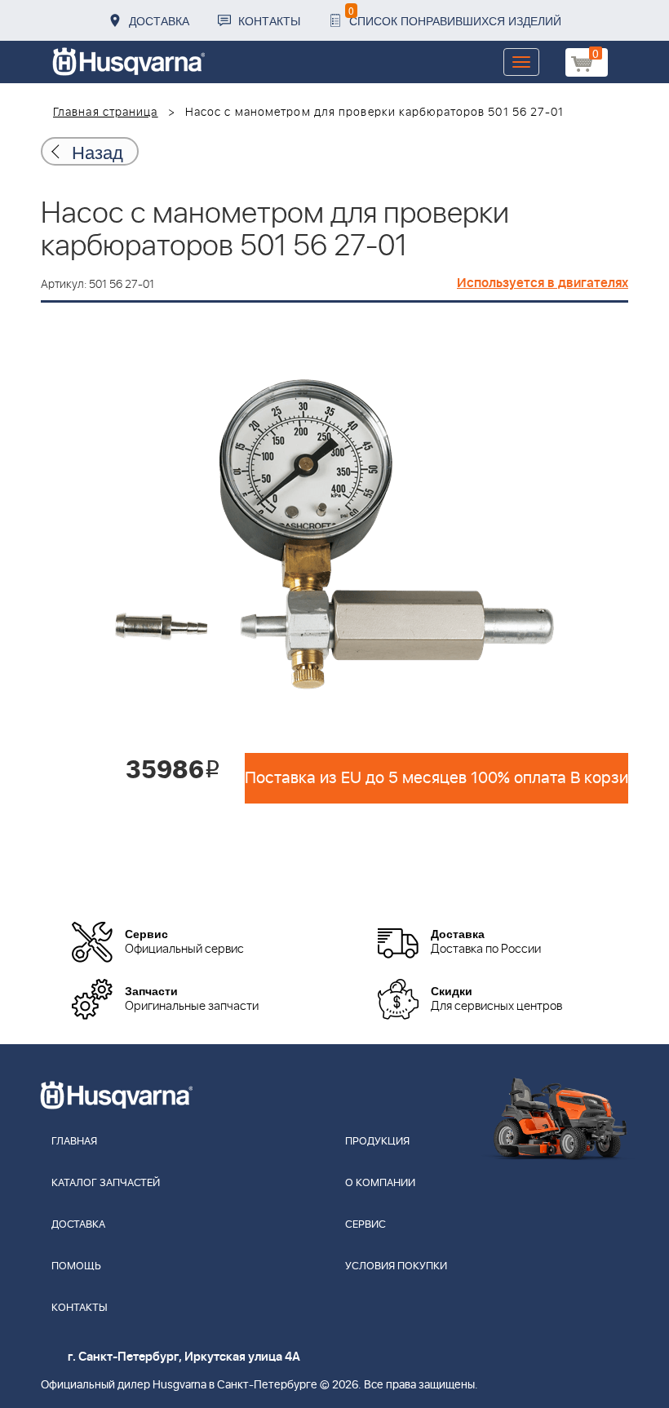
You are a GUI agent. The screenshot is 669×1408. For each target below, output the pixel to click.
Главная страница (105, 112)
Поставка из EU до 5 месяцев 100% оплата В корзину (436, 778)
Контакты (269, 20)
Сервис (365, 1225)
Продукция (377, 1141)
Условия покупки (396, 1266)
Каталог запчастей (105, 1183)
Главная (74, 1141)
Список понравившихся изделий (454, 16)
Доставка (159, 20)
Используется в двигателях (542, 283)
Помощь (76, 1266)
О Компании (380, 1183)
